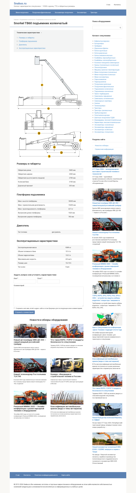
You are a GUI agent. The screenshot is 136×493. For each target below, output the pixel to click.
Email (39, 278)
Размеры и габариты (26, 38)
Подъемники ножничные (103, 91)
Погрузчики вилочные (102, 84)
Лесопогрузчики (100, 67)
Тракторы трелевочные (103, 110)
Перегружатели (100, 82)
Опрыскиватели (100, 79)
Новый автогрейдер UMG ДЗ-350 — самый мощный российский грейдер (30, 342)
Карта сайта (66, 475)
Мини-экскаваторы (101, 77)
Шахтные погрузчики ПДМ (104, 118)
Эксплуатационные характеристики (32, 48)
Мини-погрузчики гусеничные (105, 72)
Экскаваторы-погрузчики (64, 12)
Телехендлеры (99, 106)
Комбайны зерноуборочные (104, 58)
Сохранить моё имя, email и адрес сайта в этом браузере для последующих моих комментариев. (49, 308)
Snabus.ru (20, 3)
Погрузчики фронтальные (41, 12)
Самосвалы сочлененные (103, 98)
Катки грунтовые (100, 51)
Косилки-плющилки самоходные (106, 63)
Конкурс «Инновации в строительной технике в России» (66, 375)
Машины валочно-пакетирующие (106, 70)
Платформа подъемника (28, 41)
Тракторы (94, 12)
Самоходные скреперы (103, 101)
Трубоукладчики (100, 113)
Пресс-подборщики (101, 94)
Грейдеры (98, 46)
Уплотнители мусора (102, 115)
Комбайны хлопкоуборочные (105, 60)
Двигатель (23, 45)
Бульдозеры (99, 43)
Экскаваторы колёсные (103, 130)
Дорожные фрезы (101, 48)
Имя (16, 278)
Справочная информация (104, 149)
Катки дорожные (100, 53)
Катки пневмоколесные (103, 55)
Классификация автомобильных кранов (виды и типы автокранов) (66, 407)
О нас (108, 5)
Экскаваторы (82, 12)
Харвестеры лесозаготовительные (107, 122)
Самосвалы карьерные (103, 96)
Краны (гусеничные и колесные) (106, 65)
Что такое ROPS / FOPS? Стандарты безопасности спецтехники (67, 341)
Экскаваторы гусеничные (104, 125)
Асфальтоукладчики (101, 41)
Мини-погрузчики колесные (104, 75)
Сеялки (97, 103)
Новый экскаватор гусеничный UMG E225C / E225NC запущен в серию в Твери (106, 449)
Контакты (117, 5)
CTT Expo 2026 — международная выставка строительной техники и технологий (105, 171)
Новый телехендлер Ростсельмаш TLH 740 (30, 375)
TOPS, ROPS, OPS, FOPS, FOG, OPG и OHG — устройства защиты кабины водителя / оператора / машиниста (106, 298)
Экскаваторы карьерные (103, 127)
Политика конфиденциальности (46, 475)
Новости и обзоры (102, 145)
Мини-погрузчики (22, 12)
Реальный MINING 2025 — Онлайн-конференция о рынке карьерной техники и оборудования (29, 408)
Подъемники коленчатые (103, 89)
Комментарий (19, 285)
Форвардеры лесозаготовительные (107, 120)
